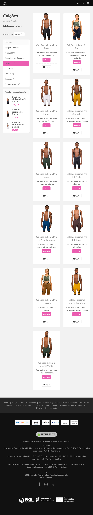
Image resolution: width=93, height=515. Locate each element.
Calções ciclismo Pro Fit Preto (19, 99)
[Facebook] (39, 484)
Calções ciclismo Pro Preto (18, 111)
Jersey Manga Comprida (16, 58)
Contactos (81, 405)
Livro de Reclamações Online (26, 405)
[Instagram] (46, 484)
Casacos (9, 79)
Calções (10, 15)
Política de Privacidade (68, 402)
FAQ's (14, 402)
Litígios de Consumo (49, 405)
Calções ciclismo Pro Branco (18, 124)
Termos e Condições (28, 402)
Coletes (9, 74)
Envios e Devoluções (47, 402)
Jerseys (10, 53)
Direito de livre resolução (46, 408)
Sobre (6, 402)
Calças (9, 68)
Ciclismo (8, 42)
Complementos (12, 84)
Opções (47, 67)
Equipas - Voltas (11, 47)
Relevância (19, 34)
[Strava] (53, 485)
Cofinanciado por (67, 405)
